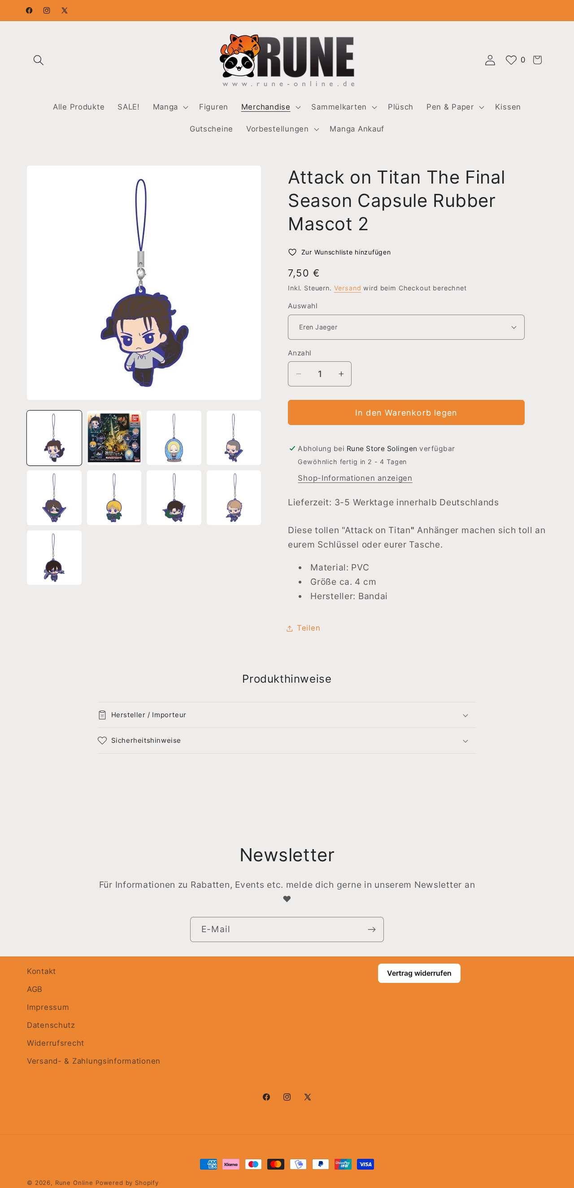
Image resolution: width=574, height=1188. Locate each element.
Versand (347, 288)
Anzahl (300, 353)
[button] (39, 60)
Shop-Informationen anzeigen (355, 477)
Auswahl (302, 306)
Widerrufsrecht (55, 1043)
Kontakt (41, 971)
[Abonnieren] (371, 929)
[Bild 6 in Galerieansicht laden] (114, 497)
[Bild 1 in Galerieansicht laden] (54, 438)
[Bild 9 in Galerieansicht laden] (54, 557)
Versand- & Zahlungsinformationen (94, 1060)
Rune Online (74, 1182)
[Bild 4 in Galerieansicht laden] (234, 438)
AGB (35, 989)
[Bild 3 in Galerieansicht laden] (174, 438)
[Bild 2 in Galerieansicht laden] (114, 438)
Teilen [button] (308, 627)
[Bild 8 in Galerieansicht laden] (234, 497)
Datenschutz (51, 1025)
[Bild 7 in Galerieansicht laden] (174, 497)
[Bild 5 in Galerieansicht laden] (54, 497)
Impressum (48, 1007)
